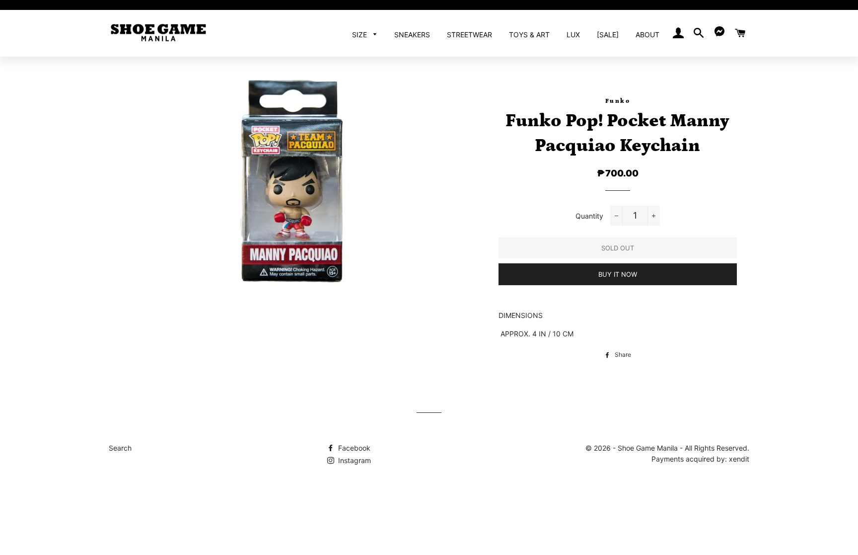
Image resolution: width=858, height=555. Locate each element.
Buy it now (617, 274)
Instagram (353, 460)
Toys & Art (529, 34)
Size (360, 34)
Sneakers (412, 34)
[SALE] (608, 34)
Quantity (589, 216)
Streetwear (469, 34)
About (647, 34)
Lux (573, 34)
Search (120, 448)
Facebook (353, 448)
